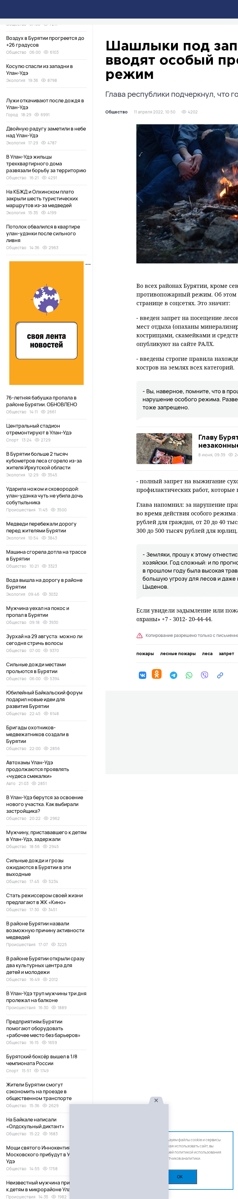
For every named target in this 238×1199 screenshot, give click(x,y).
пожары (145, 653)
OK (180, 1177)
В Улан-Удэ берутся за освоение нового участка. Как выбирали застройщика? (44, 804)
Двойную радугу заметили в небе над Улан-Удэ (46, 132)
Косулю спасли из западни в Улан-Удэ (39, 69)
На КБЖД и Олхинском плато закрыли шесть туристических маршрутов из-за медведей (42, 198)
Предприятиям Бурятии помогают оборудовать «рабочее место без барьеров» (43, 1028)
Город (12, 114)
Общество (116, 112)
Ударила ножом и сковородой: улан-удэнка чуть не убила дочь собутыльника (44, 495)
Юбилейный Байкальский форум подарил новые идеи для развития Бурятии (44, 699)
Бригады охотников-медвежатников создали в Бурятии (37, 734)
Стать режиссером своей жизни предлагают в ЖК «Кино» (44, 899)
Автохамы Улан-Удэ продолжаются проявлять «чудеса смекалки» (37, 769)
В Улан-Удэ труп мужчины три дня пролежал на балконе (46, 997)
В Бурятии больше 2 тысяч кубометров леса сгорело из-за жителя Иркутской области (44, 460)
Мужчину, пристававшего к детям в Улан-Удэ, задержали (46, 836)
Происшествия (20, 509)
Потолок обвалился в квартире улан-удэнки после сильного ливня (43, 233)
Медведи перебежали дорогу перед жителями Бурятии (41, 527)
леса (207, 653)
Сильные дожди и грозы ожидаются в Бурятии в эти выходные (38, 867)
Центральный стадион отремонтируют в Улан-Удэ (39, 429)
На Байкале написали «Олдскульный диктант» (35, 1123)
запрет (226, 653)
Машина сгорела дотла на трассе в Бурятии (46, 555)
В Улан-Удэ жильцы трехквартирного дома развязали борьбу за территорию (46, 163)
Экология (15, 80)
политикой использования (197, 1152)
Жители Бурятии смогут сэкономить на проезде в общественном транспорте (39, 1091)
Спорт (12, 439)
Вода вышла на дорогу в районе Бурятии (44, 583)
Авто (10, 783)
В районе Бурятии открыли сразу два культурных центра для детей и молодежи (45, 965)
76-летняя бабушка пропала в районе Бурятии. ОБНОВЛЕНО (41, 401)
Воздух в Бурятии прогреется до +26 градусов (45, 41)
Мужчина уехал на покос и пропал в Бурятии (37, 611)
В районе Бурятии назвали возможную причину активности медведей (45, 930)
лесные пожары (178, 653)
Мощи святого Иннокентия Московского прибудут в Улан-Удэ (43, 1154)
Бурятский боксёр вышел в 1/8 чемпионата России (41, 1060)
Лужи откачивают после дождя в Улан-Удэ (45, 104)
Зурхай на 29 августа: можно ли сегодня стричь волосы (44, 639)
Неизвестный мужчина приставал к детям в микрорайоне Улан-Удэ (46, 1186)
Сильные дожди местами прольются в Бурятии (36, 668)
